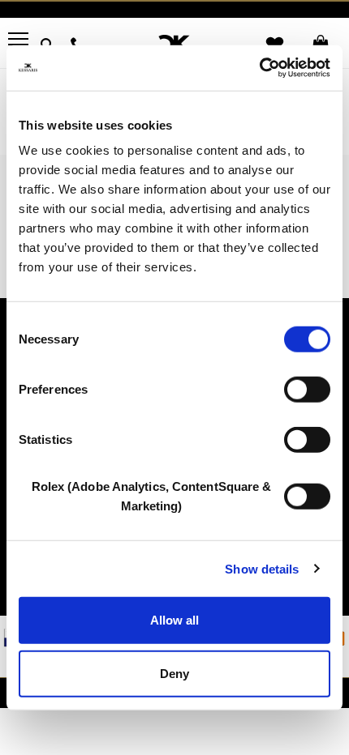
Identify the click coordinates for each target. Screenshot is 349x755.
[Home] (175, 44)
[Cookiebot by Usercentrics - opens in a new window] (259, 68)
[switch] (307, 390)
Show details (262, 568)
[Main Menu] (18, 42)
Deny (174, 673)
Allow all (174, 620)
